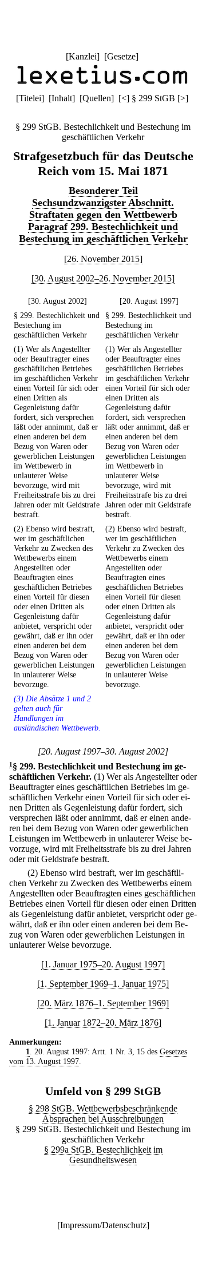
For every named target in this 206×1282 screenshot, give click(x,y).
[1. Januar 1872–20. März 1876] (103, 1022)
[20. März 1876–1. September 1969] (103, 1003)
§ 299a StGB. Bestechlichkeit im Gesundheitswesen (103, 1155)
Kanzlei (83, 56)
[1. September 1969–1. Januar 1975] (103, 984)
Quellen (96, 98)
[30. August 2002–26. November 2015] (103, 278)
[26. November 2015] (103, 259)
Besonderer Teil (103, 190)
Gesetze (121, 56)
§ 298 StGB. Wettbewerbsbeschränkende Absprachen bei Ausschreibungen (103, 1114)
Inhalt (62, 98)
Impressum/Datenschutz (103, 1225)
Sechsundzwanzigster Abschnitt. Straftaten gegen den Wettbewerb (103, 208)
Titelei (30, 98)
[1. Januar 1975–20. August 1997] (103, 964)
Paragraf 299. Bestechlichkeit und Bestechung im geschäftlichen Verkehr (103, 232)
